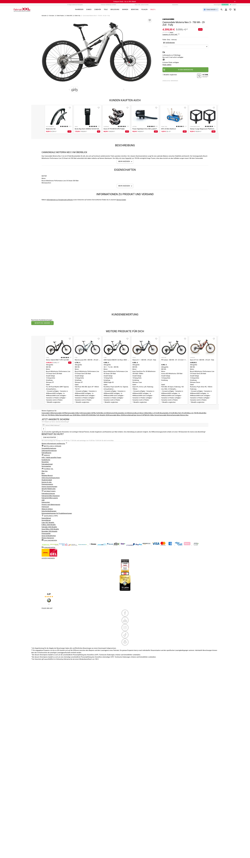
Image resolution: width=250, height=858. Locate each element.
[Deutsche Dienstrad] (72, 545)
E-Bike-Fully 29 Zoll (180, 413)
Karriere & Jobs (47, 482)
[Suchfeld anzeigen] (221, 9)
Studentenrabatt (47, 480)
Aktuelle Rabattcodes (49, 489)
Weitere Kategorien (48, 538)
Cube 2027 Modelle (48, 522)
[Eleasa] (92, 545)
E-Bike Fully (77, 15)
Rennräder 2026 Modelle (49, 531)
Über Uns (45, 471)
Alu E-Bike (55, 415)
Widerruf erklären (47, 509)
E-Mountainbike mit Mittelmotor (124, 413)
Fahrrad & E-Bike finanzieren (51, 496)
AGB (43, 500)
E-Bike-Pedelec (60, 15)
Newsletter (45, 462)
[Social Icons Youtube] (125, 620)
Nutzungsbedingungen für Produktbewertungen (57, 513)
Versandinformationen (49, 448)
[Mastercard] (163, 545)
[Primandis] (102, 545)
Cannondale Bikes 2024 (116, 415)
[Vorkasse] (196, 545)
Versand (171, 32)
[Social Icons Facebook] (125, 613)
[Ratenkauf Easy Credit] (187, 545)
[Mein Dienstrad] (82, 545)
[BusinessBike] (63, 545)
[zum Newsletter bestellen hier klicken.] (44, 429)
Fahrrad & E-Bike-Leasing (50, 498)
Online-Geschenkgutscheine (51, 478)
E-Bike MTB (69, 15)
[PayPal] (137, 545)
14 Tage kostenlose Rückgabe (75, 4)
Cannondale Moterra (165, 415)
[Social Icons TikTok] (125, 634)
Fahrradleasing (46, 453)
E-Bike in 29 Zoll (153, 413)
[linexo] (123, 545)
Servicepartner (46, 466)
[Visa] (156, 545)
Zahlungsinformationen (49, 450)
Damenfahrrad (46, 518)
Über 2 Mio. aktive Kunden (142, 4)
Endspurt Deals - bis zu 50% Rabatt (124, 1)
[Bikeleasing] (54, 545)
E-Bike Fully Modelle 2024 (100, 415)
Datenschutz (46, 502)
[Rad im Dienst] (110, 545)
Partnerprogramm (47, 484)
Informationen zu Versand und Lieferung (60, 200)
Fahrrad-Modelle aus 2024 (67, 415)
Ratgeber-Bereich (47, 475)
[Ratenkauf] (179, 545)
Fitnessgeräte (46, 533)
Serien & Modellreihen (49, 536)
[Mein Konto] (226, 9)
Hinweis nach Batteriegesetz (51, 504)
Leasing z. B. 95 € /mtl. (170, 34)
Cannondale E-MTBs (60, 413)
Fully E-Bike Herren (152, 415)
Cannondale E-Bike (48, 413)
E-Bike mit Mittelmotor (106, 413)
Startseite (44, 15)
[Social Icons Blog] (125, 642)
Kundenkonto (46, 460)
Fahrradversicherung (48, 493)
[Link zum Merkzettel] (230, 9)
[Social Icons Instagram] (125, 627)
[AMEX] (170, 545)
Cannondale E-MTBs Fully (91, 413)
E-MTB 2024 (88, 415)
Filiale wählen (166, 65)
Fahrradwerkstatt (47, 464)
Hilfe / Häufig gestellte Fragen (51, 457)
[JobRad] (46, 545)
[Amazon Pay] (146, 545)
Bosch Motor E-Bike (141, 413)
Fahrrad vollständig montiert (108, 4)
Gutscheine (175, 4)
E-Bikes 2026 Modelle (49, 525)
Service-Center (121, 200)
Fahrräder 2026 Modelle (49, 527)
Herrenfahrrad (128, 415)
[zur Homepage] (22, 10)
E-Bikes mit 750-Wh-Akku (194, 413)
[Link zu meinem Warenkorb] (235, 9)
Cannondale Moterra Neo (180, 415)
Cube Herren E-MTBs (139, 415)
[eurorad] (129, 545)
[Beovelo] (117, 545)
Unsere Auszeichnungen (49, 486)
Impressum (45, 507)
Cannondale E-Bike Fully (75, 413)
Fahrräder (51, 15)
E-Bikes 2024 (80, 415)
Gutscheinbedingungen (49, 511)
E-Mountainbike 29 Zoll (166, 413)
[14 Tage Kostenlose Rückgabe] (202, 76)
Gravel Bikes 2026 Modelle (50, 529)
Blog (43, 473)
